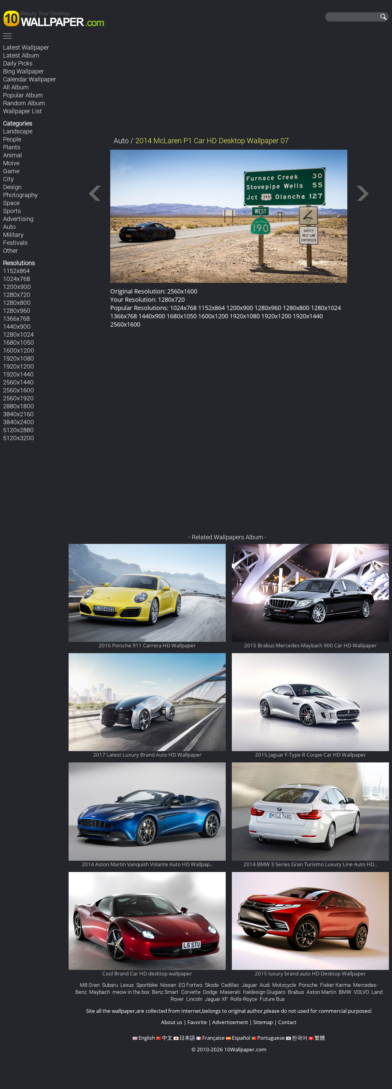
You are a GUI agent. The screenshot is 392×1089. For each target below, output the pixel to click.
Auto (9, 226)
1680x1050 (18, 342)
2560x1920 (18, 398)
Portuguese (271, 1037)
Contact (287, 1022)
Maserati (230, 991)
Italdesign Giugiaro (264, 991)
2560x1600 (18, 390)
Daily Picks (17, 63)
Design (12, 187)
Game (11, 171)
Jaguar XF (216, 998)
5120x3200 (18, 438)
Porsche (308, 984)
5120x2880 (18, 430)
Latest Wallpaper (26, 47)
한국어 (299, 1037)
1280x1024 (18, 334)
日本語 (187, 1037)
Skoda (212, 984)
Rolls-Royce (243, 998)
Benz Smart (165, 991)
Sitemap (263, 1022)
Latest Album (21, 55)
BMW (345, 991)
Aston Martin (321, 991)
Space (11, 203)
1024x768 (16, 279)
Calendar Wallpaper (29, 79)
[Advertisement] (229, 85)
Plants (11, 147)
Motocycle (284, 984)
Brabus (296, 991)
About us (171, 1022)
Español (241, 1037)
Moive (11, 163)
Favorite (197, 1022)
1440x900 (17, 326)
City (8, 179)
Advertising (18, 219)
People (12, 139)
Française (213, 1037)
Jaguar (249, 984)
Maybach (99, 991)
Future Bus (272, 998)
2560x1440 (18, 382)
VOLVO (361, 991)
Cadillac (230, 984)
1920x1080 (18, 358)
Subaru (110, 984)
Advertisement (230, 1022)
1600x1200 (18, 350)
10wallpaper (56, 17)
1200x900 (17, 286)
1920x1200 (18, 366)
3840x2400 (18, 422)
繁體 (320, 1037)
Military (13, 234)
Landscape (17, 131)
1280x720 (16, 294)
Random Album (24, 103)
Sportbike (147, 984)
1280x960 (16, 310)
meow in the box (130, 991)
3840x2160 (18, 414)
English (146, 1037)
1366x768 (16, 318)
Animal (12, 155)
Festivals (15, 242)
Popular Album (23, 95)
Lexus (127, 984)
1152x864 (16, 271)
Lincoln (194, 998)
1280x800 (17, 302)
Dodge (210, 991)
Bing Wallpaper (23, 71)
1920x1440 (18, 374)
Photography (20, 195)
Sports (12, 211)
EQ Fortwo (190, 984)
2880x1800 (18, 406)
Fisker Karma (335, 984)
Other (10, 250)
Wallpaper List (22, 111)
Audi (265, 984)
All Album (16, 87)
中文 (167, 1037)
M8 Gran (90, 984)
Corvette (191, 991)
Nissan (168, 984)
